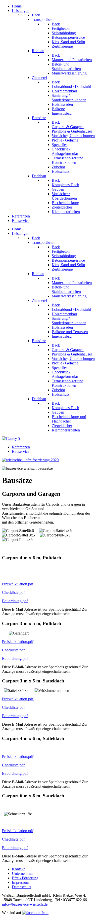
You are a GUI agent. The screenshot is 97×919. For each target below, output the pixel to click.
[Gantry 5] (11, 438)
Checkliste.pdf (13, 592)
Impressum (20, 882)
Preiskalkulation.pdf (17, 584)
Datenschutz (21, 887)
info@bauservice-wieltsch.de (25, 904)
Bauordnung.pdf (15, 601)
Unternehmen (22, 873)
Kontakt (18, 869)
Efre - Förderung (25, 878)
